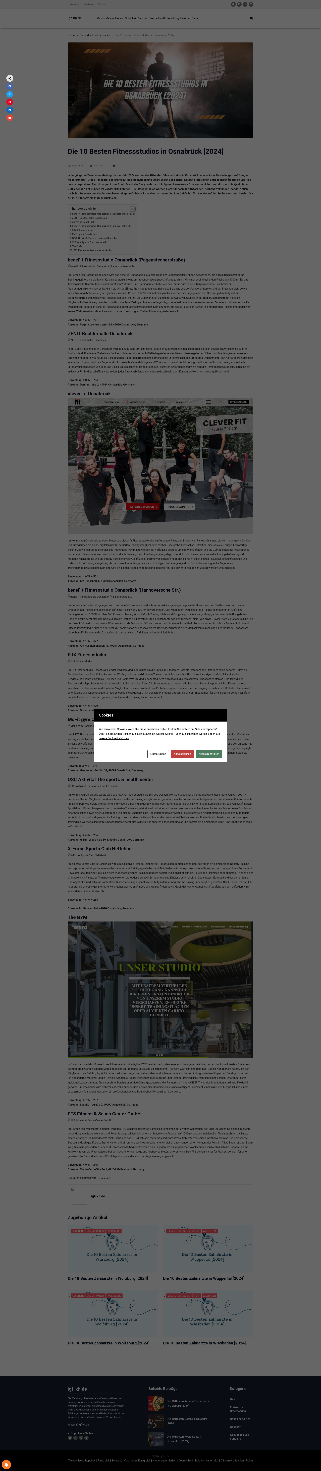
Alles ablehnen (182, 753)
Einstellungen (158, 753)
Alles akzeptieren (209, 753)
